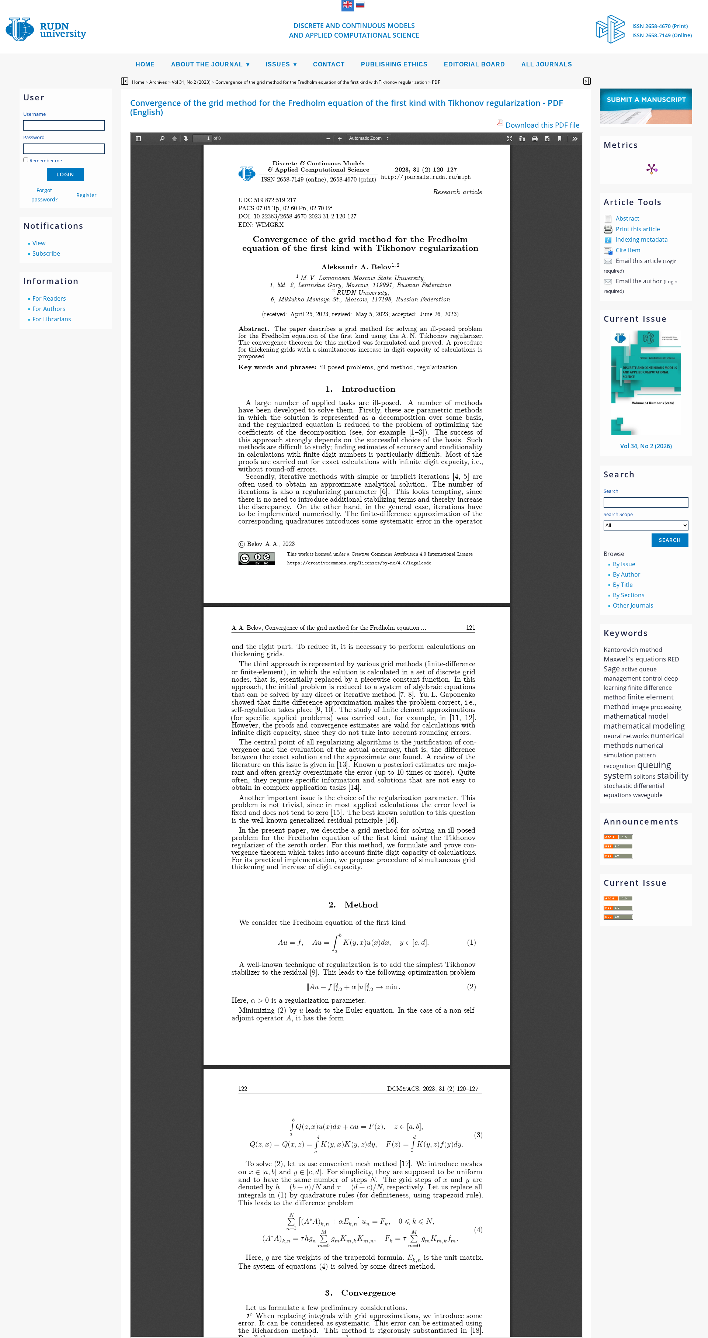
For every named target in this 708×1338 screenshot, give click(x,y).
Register (86, 194)
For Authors (49, 309)
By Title (623, 585)
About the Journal (207, 64)
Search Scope (618, 514)
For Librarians (51, 319)
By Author (627, 574)
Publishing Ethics (394, 64)
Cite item (628, 250)
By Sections (629, 595)
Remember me (46, 160)
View (38, 243)
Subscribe (46, 253)
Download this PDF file (543, 125)
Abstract (627, 218)
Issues (278, 64)
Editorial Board (474, 64)
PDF (436, 82)
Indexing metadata (642, 239)
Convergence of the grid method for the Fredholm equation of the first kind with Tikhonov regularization (321, 82)
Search (611, 491)
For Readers (49, 298)
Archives (158, 82)
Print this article (638, 229)
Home (145, 64)
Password (34, 137)
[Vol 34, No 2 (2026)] (646, 433)
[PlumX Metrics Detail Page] (651, 168)
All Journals (546, 64)
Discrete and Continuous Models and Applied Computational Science (354, 30)
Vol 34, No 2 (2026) (646, 446)
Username (34, 114)
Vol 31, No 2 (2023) (191, 82)
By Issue (624, 564)
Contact (329, 64)
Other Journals (633, 605)
